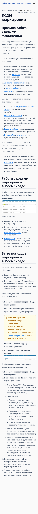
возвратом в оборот (12, 232)
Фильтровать (9, 238)
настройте (16, 74)
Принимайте (9, 135)
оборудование (20, 107)
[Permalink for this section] (24, 35)
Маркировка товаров (9, 10)
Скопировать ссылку (27, 13)
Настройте (8, 162)
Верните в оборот (11, 129)
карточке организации (17, 336)
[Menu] (34, 3)
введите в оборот (13, 88)
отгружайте (21, 135)
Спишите (8, 91)
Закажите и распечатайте (14, 83)
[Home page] (17, 3)
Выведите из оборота (13, 115)
